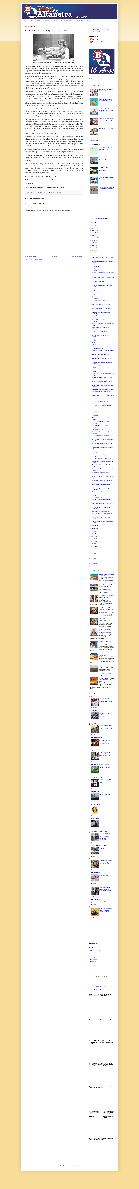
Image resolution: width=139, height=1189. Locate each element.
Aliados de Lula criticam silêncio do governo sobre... (102, 261)
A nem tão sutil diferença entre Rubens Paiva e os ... (103, 484)
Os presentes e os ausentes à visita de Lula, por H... (102, 335)
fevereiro (94, 525)
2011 (92, 563)
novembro (94, 233)
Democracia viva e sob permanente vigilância (102, 389)
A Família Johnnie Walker (105, 608)
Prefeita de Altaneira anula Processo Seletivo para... (102, 293)
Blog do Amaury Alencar (97, 697)
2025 (92, 228)
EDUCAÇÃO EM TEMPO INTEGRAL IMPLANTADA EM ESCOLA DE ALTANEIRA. (105, 836)
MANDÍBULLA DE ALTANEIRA (100, 832)
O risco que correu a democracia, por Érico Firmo (102, 285)
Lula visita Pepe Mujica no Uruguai (100, 511)
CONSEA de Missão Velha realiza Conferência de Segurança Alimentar (105, 910)
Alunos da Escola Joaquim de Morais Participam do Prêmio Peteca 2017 (105, 862)
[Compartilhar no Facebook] (58, 192)
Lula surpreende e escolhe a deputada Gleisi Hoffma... (102, 517)
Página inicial (54, 256)
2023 (92, 533)
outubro (94, 235)
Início (25, 20)
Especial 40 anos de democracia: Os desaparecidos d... (100, 301)
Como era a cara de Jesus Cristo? (105, 629)
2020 (92, 541)
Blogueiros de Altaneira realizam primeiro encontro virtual (105, 781)
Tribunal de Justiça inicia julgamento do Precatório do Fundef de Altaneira (105, 754)
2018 (92, 546)
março (93, 252)
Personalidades (66, 20)
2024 (92, 531)
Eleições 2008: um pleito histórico (105, 642)
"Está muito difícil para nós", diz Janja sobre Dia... (102, 465)
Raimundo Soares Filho (98, 42)
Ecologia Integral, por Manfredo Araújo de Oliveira (102, 320)
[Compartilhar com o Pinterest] (60, 192)
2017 (92, 548)
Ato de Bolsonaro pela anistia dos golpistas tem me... (102, 385)
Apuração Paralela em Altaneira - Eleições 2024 (106, 654)
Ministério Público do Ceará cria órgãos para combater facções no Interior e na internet (104, 741)
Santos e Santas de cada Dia (105, 585)
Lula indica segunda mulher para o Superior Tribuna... (102, 455)
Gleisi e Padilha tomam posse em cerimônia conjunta (102, 443)
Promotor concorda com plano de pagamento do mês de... (102, 469)
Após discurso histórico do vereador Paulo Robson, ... (102, 436)
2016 (92, 551)
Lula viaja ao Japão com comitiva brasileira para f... (102, 308)
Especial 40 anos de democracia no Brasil (102, 405)
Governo (92, 953)
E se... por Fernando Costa (98, 255)
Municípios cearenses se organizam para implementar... (101, 269)
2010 (92, 566)
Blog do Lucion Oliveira (97, 737)
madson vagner (95, 818)
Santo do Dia (78, 20)
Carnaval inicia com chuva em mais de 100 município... (102, 507)
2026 (92, 225)
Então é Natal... (102, 618)
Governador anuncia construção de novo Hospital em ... (101, 265)
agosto (94, 240)
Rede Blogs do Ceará (96, 805)
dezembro (94, 230)
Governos (55, 20)
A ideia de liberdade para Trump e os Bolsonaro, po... (100, 328)
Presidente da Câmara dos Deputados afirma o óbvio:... (103, 351)
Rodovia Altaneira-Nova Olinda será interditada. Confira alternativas (106, 149)
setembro (94, 238)
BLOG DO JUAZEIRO (97, 907)
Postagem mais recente (30, 256)
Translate (101, 32)
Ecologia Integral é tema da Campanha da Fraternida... (102, 480)
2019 (92, 543)
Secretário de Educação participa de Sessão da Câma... (103, 366)
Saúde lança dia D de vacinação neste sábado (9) (101, 901)
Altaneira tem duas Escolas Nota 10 (106, 177)
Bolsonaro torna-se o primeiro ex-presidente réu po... (102, 289)
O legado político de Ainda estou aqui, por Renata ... (102, 500)
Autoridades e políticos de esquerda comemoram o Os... (100, 496)
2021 (92, 538)
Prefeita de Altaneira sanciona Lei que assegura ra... (101, 392)
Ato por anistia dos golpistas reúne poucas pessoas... (102, 381)
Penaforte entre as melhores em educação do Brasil (105, 874)
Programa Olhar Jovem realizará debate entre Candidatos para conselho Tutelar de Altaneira (105, 890)
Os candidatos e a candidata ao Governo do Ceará (106, 89)
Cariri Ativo (94, 710)
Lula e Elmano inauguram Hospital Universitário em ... (100, 347)
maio (93, 247)
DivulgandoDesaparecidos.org (101, 990)
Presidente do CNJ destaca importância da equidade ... (102, 432)
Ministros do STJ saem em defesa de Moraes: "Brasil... (103, 521)
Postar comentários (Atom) (35, 259)
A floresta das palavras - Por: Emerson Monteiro (105, 766)
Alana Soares (95, 39)
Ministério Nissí (95, 791)
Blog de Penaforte (95, 872)
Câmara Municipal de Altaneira (99, 845)
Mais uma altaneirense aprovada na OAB (102, 407)
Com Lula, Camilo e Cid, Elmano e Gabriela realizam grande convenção (105, 169)
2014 (92, 556)
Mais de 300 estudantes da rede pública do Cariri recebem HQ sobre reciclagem (105, 714)
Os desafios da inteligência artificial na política (103, 272)
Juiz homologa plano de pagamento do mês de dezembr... (103, 410)
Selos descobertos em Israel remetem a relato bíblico (105, 793)
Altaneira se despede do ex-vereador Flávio (105, 158)
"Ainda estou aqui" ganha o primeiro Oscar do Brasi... (103, 504)
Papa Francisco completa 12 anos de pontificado (100, 402)
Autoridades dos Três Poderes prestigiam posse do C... (102, 378)
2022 (92, 536)
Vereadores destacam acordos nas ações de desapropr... (102, 362)
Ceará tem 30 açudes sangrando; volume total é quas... (103, 343)
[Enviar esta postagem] (49, 192)
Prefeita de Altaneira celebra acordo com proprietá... (101, 414)
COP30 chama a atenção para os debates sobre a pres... (103, 316)
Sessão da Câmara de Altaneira (104, 847)
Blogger (76, 1166)
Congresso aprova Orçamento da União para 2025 (102, 339)
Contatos (89, 20)
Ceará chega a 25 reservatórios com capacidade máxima (100, 428)
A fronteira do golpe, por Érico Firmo (101, 275)
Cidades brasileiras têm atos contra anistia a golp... (102, 257)
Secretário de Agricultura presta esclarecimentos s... (99, 281)
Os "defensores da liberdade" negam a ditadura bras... (101, 473)
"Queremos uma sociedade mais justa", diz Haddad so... (102, 358)
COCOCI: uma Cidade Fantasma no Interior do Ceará (106, 666)
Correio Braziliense (49, 180)
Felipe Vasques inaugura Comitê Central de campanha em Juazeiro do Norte (105, 701)
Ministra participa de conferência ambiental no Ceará (103, 395)
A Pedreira (94, 751)
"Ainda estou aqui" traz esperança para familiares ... (101, 488)
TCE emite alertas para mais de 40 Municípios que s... (103, 418)
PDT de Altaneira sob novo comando (101, 425)
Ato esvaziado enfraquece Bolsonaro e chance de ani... (103, 370)
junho (93, 245)
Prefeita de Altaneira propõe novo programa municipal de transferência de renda (105, 100)
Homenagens (93, 957)
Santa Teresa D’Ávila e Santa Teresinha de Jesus (106, 596)
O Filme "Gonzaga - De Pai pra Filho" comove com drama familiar (106, 679)
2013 (92, 558)
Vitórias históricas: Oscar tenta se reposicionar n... (103, 492)
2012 (92, 561)
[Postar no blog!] (54, 192)
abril (93, 250)
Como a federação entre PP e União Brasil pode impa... (102, 312)
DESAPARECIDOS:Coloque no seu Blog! (101, 987)
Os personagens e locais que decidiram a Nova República (44, 187)
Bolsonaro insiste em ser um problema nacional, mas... (101, 355)
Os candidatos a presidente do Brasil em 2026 (106, 129)
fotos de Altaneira (94, 950)
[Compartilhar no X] (56, 192)
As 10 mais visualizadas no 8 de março (101, 458)
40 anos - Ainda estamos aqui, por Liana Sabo (103, 399)
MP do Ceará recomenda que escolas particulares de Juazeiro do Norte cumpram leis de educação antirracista (106, 728)
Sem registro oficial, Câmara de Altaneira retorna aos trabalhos (106, 187)
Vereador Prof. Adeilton (97, 778)
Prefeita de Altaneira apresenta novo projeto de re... (103, 324)
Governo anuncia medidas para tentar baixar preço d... (102, 477)
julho (93, 243)
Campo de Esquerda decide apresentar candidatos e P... (101, 297)
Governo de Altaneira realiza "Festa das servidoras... (101, 451)
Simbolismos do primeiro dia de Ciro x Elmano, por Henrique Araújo (106, 120)
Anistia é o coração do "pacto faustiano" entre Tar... (103, 374)
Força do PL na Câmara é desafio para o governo (101, 331)
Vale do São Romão (96, 859)
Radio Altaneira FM (96, 886)
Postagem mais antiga (77, 256)
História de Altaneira (95, 955)
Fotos (47, 20)
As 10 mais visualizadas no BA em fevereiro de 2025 (102, 514)
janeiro (94, 528)
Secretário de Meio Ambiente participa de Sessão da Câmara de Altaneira (106, 110)
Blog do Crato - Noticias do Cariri (100, 764)
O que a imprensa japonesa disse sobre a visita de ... (103, 278)
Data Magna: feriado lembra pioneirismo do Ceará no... (102, 304)
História (39, 20)
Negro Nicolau (94, 724)
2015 (92, 553)
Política (32, 20)
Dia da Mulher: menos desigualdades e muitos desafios (103, 461)
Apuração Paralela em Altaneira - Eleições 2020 (106, 574)
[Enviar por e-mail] (52, 192)
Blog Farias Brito (95, 899)
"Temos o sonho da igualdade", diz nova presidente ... (101, 422)
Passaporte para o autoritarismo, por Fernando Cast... (103, 447)
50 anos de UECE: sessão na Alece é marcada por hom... (103, 440)
